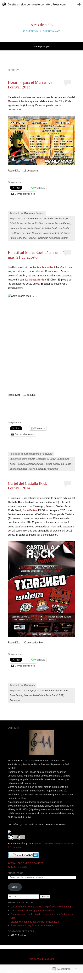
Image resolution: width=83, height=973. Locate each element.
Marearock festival (53, 233)
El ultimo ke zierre (44, 223)
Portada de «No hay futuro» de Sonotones (32, 925)
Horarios (14, 228)
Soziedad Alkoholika (49, 238)
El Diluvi (51, 459)
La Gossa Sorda (60, 228)
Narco (67, 233)
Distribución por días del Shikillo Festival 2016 (34, 921)
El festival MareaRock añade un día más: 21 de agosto (36, 255)
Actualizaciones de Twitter (26, 863)
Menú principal (41, 46)
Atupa (31, 690)
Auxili (31, 218)
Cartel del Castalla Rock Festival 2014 (27, 485)
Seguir (14, 887)
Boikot (38, 218)
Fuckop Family (62, 223)
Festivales (29, 213)
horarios (40, 213)
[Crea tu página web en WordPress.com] (41, 4)
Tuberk (64, 238)
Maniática (37, 233)
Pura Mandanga (18, 238)
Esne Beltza (29, 510)
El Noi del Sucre (25, 223)
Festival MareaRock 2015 (30, 464)
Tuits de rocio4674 (17, 867)
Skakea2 (32, 238)
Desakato (48, 218)
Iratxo (23, 228)
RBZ (61, 695)
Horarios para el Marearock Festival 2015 (30, 85)
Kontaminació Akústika (39, 228)
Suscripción (16, 873)
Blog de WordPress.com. (41, 959)
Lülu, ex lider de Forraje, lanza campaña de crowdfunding (40, 906)
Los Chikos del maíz (20, 233)
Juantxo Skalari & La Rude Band (40, 695)
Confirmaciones (32, 454)
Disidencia (59, 218)
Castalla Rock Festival (47, 690)
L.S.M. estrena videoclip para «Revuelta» (32, 910)
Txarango (15, 700)
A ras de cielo (41, 24)
